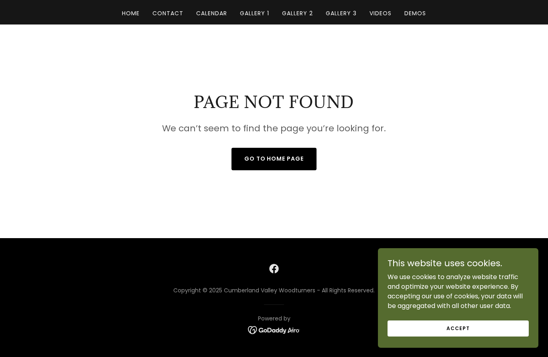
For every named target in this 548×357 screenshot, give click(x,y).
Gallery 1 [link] (254, 13)
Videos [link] (380, 13)
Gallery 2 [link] (297, 13)
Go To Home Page (274, 159)
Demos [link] (415, 13)
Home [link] (131, 13)
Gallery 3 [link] (341, 13)
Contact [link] (167, 13)
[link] (274, 269)
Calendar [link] (211, 13)
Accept (458, 327)
